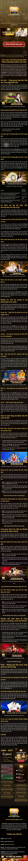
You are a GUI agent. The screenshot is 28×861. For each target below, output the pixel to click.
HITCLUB (4, 823)
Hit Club (2, 65)
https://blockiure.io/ (7, 130)
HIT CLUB (5, 828)
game (5, 112)
